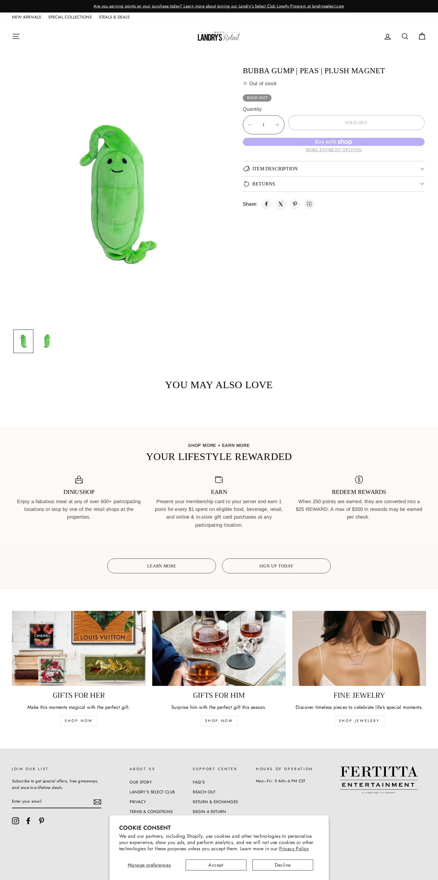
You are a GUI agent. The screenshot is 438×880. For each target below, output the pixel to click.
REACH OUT (204, 792)
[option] (219, 6)
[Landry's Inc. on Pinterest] (41, 820)
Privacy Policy (294, 848)
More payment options (334, 149)
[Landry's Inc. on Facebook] (28, 820)
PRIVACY (138, 802)
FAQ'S (198, 782)
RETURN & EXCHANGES (215, 802)
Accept (215, 865)
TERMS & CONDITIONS (151, 812)
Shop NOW (219, 720)
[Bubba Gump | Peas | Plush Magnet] (266, 204)
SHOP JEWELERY (359, 720)
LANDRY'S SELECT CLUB (152, 792)
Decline (283, 865)
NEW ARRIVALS (26, 17)
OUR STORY (141, 782)
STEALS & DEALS (114, 17)
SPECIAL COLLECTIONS (70, 17)
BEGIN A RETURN (209, 812)
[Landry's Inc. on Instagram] (15, 820)
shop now (79, 720)
